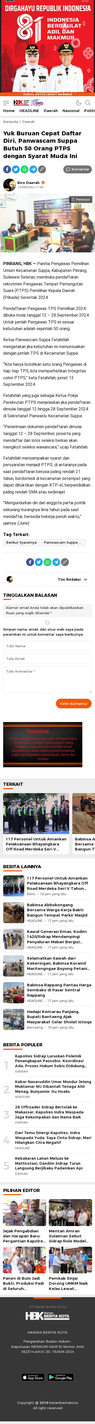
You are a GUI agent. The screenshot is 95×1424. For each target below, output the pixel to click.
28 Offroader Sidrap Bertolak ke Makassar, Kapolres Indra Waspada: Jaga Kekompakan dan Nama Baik (49, 1112)
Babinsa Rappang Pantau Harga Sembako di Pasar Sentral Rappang (59, 990)
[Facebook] (7, 169)
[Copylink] (42, 169)
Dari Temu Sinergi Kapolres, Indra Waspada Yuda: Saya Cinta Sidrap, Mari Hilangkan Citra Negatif (53, 1138)
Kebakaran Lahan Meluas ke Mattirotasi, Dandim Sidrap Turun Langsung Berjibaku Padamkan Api (49, 1163)
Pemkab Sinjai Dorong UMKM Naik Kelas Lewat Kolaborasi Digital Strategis (68, 1288)
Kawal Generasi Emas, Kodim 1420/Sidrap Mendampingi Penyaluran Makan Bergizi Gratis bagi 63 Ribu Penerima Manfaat (57, 941)
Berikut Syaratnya (21, 542)
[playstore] (60, 1377)
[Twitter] (16, 169)
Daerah (28, 121)
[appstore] (33, 1377)
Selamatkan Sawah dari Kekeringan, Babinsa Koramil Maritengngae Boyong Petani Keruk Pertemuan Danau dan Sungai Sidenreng (57, 968)
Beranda (10, 121)
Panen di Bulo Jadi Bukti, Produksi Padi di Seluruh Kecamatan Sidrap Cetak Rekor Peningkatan (23, 1291)
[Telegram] (33, 169)
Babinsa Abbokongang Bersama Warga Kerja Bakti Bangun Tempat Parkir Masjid (57, 910)
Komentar (80, 169)
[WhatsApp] (24, 169)
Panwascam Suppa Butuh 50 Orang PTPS (65, 542)
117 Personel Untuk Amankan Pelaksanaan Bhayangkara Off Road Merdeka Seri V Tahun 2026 (36, 847)
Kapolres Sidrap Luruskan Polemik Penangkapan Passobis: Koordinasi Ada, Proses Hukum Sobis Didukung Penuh (49, 1063)
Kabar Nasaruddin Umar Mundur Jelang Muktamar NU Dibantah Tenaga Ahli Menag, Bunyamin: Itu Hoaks (53, 1087)
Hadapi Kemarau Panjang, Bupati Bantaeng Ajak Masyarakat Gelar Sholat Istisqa (59, 1016)
